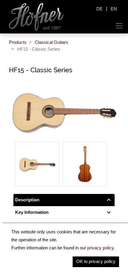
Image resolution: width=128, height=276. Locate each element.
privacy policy (100, 247)
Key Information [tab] (32, 212)
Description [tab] (27, 199)
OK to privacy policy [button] (95, 261)
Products (17, 42)
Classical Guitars (51, 42)
